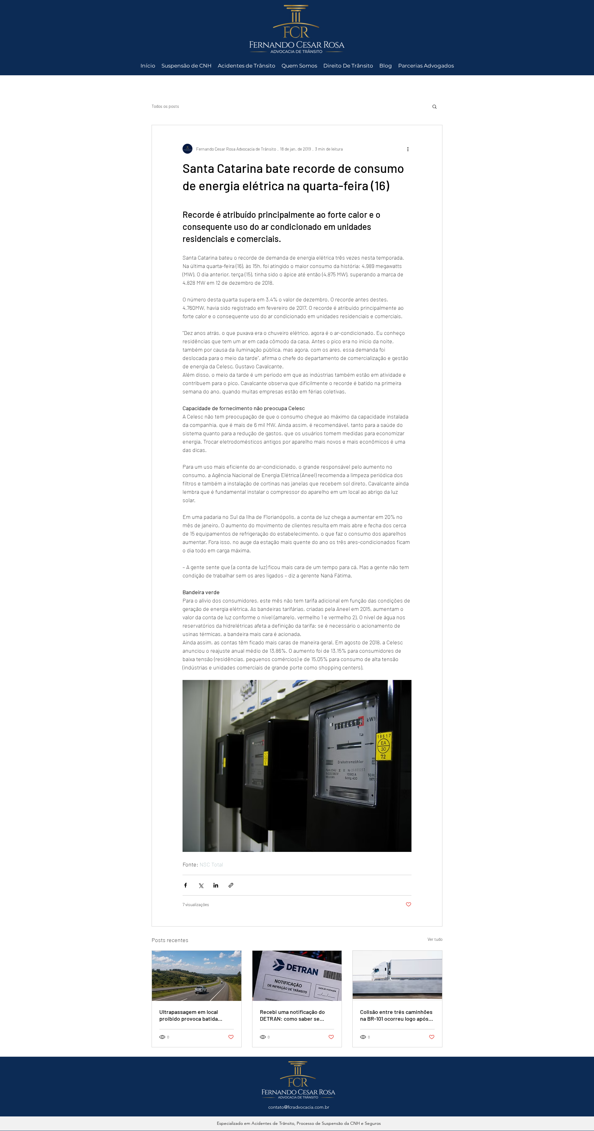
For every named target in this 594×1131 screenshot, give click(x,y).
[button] (434, 106)
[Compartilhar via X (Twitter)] (201, 885)
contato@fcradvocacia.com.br (298, 1107)
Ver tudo (435, 939)
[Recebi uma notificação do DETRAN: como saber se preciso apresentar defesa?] (297, 976)
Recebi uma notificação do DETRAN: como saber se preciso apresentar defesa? (294, 1015)
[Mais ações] (407, 148)
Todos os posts (165, 106)
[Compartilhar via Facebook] (185, 885)
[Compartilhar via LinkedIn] (216, 885)
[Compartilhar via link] (231, 885)
